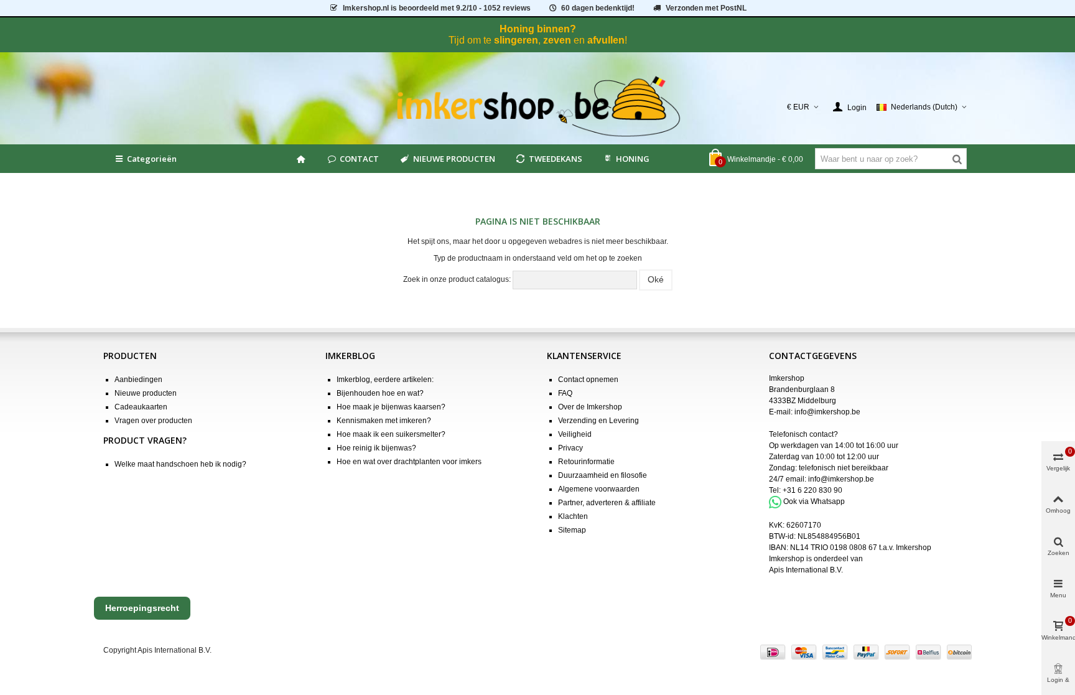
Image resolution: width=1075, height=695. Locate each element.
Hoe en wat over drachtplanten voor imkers (409, 461)
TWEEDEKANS (555, 158)
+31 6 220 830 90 (812, 490)
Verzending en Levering (598, 420)
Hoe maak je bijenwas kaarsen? (391, 407)
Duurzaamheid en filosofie (602, 475)
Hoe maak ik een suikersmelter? (391, 434)
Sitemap (572, 530)
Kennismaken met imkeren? (384, 420)
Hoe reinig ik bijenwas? (376, 448)
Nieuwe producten (145, 393)
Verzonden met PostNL (706, 8)
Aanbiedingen (138, 379)
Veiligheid (575, 434)
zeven (557, 40)
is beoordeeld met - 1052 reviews (437, 8)
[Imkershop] (537, 107)
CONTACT (359, 158)
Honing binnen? (538, 29)
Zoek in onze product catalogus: (457, 279)
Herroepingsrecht (142, 608)
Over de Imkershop (590, 407)
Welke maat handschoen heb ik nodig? (180, 464)
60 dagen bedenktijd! (598, 8)
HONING (632, 158)
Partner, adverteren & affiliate (607, 502)
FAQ (565, 393)
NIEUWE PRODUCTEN (454, 158)
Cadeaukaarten (140, 407)
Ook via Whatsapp (814, 501)
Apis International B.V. (806, 570)
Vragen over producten (153, 420)
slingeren (516, 40)
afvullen (606, 40)
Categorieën (152, 158)
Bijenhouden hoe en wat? (380, 393)
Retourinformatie (586, 461)
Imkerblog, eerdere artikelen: (385, 379)
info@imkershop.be (827, 412)
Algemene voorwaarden (599, 489)
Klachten (573, 516)
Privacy (570, 448)
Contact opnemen (588, 379)
